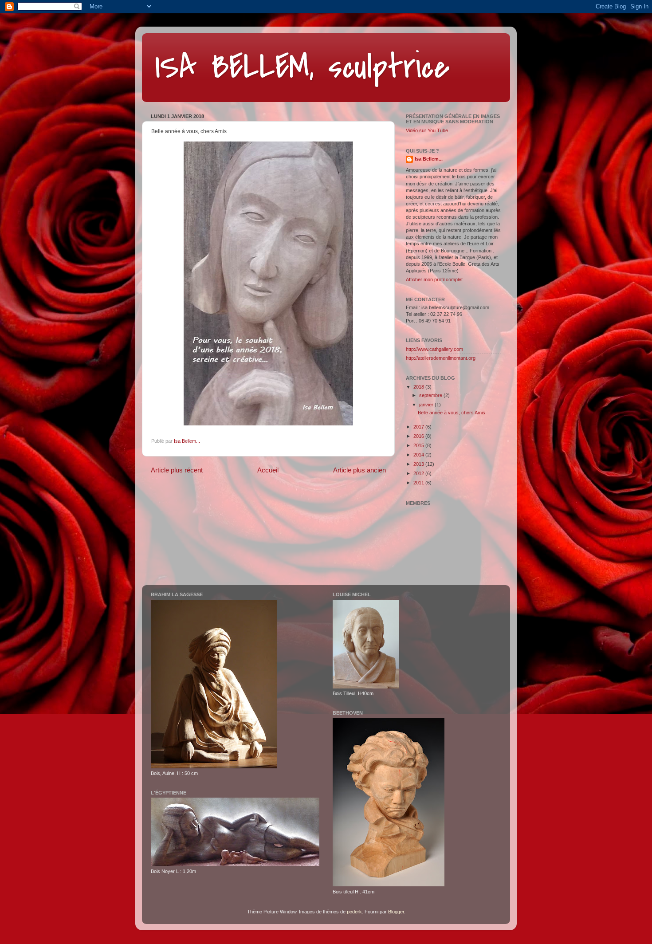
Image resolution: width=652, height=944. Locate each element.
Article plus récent (177, 470)
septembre (431, 395)
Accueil (268, 470)
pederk (354, 911)
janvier (427, 404)
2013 (419, 464)
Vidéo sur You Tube (427, 130)
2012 (419, 473)
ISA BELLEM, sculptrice (302, 67)
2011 (419, 482)
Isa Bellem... (429, 158)
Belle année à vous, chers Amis (451, 412)
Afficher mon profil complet (434, 279)
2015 (419, 445)
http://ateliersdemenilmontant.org (440, 358)
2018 (419, 386)
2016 (419, 436)
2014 (419, 454)
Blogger (396, 911)
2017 (419, 426)
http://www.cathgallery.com (434, 349)
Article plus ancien (359, 470)
